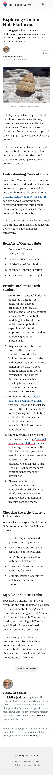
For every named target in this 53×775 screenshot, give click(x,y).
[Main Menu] (48, 4)
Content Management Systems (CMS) (25, 196)
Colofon (37, 765)
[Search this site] (43, 4)
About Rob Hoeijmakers (22, 761)
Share (45, 53)
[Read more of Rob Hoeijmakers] (6, 49)
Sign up (39, 761)
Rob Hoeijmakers (13, 56)
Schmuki (41, 715)
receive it (35, 735)
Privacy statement (23, 765)
